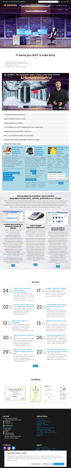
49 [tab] (46, 404)
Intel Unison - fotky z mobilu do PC (46, 431)
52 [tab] (52, 404)
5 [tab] (14, 402)
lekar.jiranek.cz (62, 174)
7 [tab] (19, 402)
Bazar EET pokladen (31, 179)
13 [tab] (31, 402)
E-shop (60, 9)
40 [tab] (27, 404)
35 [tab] (16, 404)
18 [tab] (41, 402)
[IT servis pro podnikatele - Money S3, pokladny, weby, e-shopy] (10, 5)
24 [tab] (54, 402)
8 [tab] (21, 402)
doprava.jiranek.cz (52, 176)
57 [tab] (62, 404)
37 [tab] (21, 404)
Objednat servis (7, 175)
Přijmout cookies (59, 464)
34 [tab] (14, 404)
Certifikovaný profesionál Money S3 (12, 169)
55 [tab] (58, 404)
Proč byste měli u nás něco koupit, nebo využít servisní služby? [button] (22, 140)
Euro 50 (36, 187)
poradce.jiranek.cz (63, 178)
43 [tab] (33, 404)
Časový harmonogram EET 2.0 (56, 335)
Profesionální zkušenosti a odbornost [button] (14, 114)
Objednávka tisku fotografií (44, 429)
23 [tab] (52, 402)
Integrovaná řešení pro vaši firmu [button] (13, 123)
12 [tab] (29, 402)
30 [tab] (6, 404)
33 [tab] (12, 404)
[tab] (35, 114)
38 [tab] (23, 404)
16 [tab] (37, 402)
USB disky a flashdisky (42, 424)
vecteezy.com (55, 450)
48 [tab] (44, 404)
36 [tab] (19, 404)
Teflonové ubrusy (41, 420)
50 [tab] (48, 404)
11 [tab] (27, 402)
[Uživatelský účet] (61, 2)
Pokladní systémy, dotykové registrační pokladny (39, 151)
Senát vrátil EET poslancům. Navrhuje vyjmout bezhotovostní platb (22, 290)
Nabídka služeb (40, 5)
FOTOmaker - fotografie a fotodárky (47, 432)
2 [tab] (8, 402)
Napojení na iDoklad (8, 177)
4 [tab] (12, 402)
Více (34, 173)
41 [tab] (29, 404)
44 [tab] (35, 404)
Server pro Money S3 (8, 179)
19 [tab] (44, 402)
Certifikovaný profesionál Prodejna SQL (35, 183)
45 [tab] (37, 404)
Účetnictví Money (41, 418)
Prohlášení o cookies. (12, 460)
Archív (35, 366)
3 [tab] (10, 402)
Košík (66, 9)
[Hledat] (59, 2)
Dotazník (33, 171)
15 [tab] (35, 402)
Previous (4, 393)
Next (67, 393)
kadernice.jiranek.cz (52, 174)
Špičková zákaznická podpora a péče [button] (15, 119)
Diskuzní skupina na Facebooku (11, 173)
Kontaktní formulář (62, 5)
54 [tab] (56, 404)
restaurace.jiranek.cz (52, 178)
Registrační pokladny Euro (44, 421)
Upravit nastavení (36, 464)
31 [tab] (8, 404)
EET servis (39, 436)
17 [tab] (39, 402)
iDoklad (39, 426)
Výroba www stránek (62, 148)
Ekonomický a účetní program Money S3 (17, 150)
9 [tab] (23, 402)
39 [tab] (25, 404)
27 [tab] (60, 402)
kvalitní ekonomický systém (13, 232)
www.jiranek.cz (9, 427)
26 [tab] (58, 402)
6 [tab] (16, 402)
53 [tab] (54, 404)
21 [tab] (48, 402)
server (18, 249)
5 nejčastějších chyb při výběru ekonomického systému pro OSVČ (57, 306)
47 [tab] (41, 404)
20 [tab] (46, 402)
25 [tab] (56, 402)
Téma (32, 5)
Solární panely (40, 423)
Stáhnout (50, 5)
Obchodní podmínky (42, 447)
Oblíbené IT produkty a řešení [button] (12, 144)
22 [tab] (50, 402)
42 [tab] (31, 404)
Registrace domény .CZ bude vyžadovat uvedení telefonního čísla (23, 351)
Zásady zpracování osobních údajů (46, 448)
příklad (61, 183)
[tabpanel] (35, 393)
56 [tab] (60, 404)
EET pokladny (40, 434)
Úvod (20, 5)
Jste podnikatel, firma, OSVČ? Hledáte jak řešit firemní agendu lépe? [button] (23, 127)
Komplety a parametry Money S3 (56, 288)
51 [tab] (50, 404)
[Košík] (67, 1)
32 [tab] (10, 404)
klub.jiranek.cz (61, 176)
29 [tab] (64, 402)
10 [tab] (25, 402)
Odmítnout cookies (47, 464)
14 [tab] (33, 402)
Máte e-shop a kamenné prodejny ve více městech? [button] (19, 135)
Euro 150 (42, 187)
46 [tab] (39, 404)
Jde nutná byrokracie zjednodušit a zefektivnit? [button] (17, 131)
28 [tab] (62, 402)
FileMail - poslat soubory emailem (46, 428)
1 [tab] (6, 402)
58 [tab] (64, 404)
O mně (27, 5)
